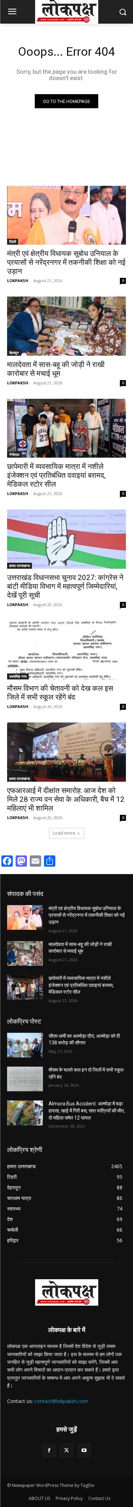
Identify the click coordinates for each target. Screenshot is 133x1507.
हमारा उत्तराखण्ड (19, 565)
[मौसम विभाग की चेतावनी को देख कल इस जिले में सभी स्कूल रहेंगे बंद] (66, 650)
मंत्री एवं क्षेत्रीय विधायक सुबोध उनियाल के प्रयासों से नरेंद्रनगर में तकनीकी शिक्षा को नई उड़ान (66, 262)
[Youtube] (84, 1450)
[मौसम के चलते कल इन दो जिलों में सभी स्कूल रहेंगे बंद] (25, 1079)
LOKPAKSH (17, 280)
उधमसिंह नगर (18, 676)
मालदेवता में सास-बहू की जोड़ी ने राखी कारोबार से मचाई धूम (56, 369)
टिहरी (12, 241)
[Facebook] (49, 1450)
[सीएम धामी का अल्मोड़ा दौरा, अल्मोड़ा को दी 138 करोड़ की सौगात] (25, 1045)
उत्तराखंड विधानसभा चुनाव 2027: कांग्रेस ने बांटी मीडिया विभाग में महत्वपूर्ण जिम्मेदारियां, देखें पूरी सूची (65, 586)
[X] (66, 1450)
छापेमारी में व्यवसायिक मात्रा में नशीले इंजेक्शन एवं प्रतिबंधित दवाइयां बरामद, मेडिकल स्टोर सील (56, 475)
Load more (64, 833)
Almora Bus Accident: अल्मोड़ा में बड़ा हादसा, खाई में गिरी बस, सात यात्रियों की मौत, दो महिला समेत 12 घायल (87, 1110)
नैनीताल (14, 454)
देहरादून (14, 352)
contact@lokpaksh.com (61, 1401)
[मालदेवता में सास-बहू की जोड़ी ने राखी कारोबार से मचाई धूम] (66, 326)
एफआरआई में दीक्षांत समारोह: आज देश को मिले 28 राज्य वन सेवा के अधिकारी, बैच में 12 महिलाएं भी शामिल (65, 799)
